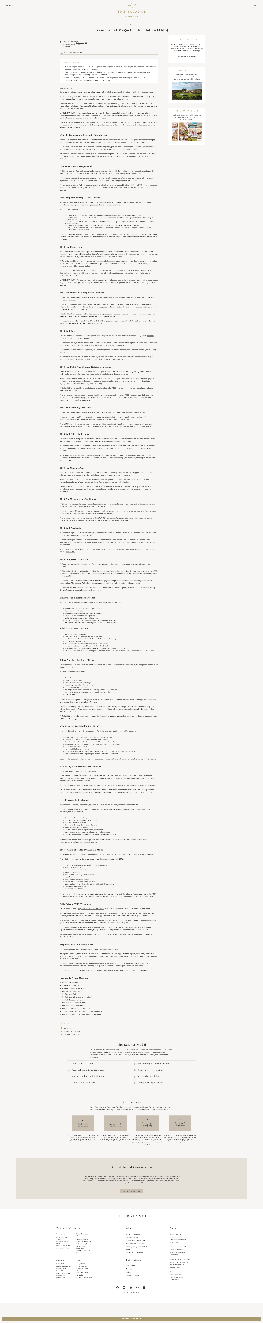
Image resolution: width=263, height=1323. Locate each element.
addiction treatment (140, 455)
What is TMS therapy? (70, 982)
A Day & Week (80, 1264)
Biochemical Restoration (83, 1250)
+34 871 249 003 (174, 1242)
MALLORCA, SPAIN (176, 1234)
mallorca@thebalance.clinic (178, 1239)
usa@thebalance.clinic (176, 1277)
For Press (129, 1269)
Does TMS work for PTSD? (72, 991)
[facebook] (117, 1287)
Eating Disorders (61, 1268)
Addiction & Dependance (63, 1266)
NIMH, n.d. (70, 552)
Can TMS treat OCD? (69, 994)
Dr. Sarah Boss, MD (81, 43)
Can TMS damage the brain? (72, 1000)
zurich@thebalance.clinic (177, 1252)
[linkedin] (124, 1287)
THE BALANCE (73, 41)
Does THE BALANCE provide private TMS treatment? (82, 1014)
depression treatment (126, 280)
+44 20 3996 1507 (175, 1267)
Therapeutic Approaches (83, 1253)
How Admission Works (62, 1248)
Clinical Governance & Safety (136, 1240)
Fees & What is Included (63, 1246)
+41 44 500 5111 (174, 1254)
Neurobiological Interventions (80, 1247)
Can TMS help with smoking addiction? (77, 997)
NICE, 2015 (119, 859)
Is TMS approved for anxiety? (73, 988)
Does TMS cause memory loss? (73, 1003)
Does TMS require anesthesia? (73, 1005)
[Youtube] (137, 1287)
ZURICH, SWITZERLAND (178, 1247)
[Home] (131, 6)
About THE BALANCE (133, 1234)
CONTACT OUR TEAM (187, 57)
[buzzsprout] (144, 1287)
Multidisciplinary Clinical (83, 1244)
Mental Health (60, 1264)
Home (127, 25)
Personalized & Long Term (83, 1241)
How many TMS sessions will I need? (76, 1008)
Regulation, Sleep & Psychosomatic (61, 1276)
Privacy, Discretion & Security (82, 1269)
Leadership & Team (132, 1237)
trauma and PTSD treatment (126, 395)
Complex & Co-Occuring (63, 1273)
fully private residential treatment (91, 909)
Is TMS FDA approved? (70, 985)
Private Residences (81, 1266)
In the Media (130, 1266)
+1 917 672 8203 (174, 1280)
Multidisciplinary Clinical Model (141, 854)
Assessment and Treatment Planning (107, 854)
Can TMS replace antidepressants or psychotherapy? (82, 1011)
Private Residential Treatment (61, 1238)
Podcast (129, 1272)
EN (255, 5)
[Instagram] (130, 1287)
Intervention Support (82, 1273)
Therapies (133, 25)
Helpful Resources (132, 1275)
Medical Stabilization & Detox (62, 1242)
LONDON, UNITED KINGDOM (180, 1259)
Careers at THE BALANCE (134, 1252)
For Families (79, 1275)
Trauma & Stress (61, 1271)
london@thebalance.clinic (177, 1265)
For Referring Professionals (84, 1277)
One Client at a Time (82, 1239)
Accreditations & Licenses (135, 1244)
